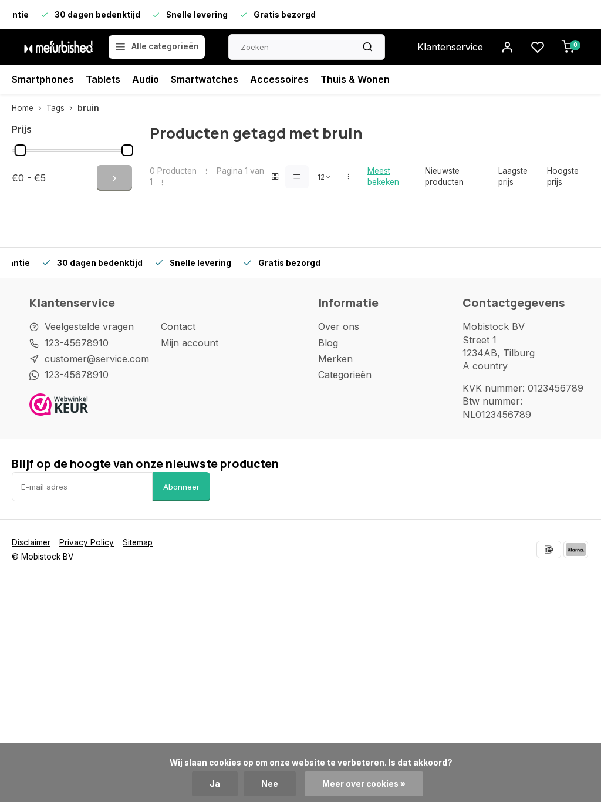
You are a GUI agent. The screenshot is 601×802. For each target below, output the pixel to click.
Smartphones (43, 79)
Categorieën (345, 374)
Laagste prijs (513, 176)
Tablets (103, 79)
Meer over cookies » (364, 783)
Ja (215, 783)
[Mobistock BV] (59, 47)
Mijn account (189, 343)
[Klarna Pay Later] (575, 549)
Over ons (338, 326)
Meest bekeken (383, 176)
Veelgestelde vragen (89, 326)
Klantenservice (450, 47)
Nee (269, 783)
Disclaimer (31, 542)
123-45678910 (77, 343)
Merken (335, 359)
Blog (328, 343)
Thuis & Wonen (355, 79)
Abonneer (181, 486)
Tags (55, 108)
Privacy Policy (86, 542)
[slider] (20, 150)
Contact (178, 326)
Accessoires (279, 79)
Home (22, 108)
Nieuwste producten (444, 176)
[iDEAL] (548, 549)
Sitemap (138, 542)
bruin (88, 108)
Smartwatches (204, 79)
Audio (145, 79)
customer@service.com (97, 359)
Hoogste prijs (563, 176)
